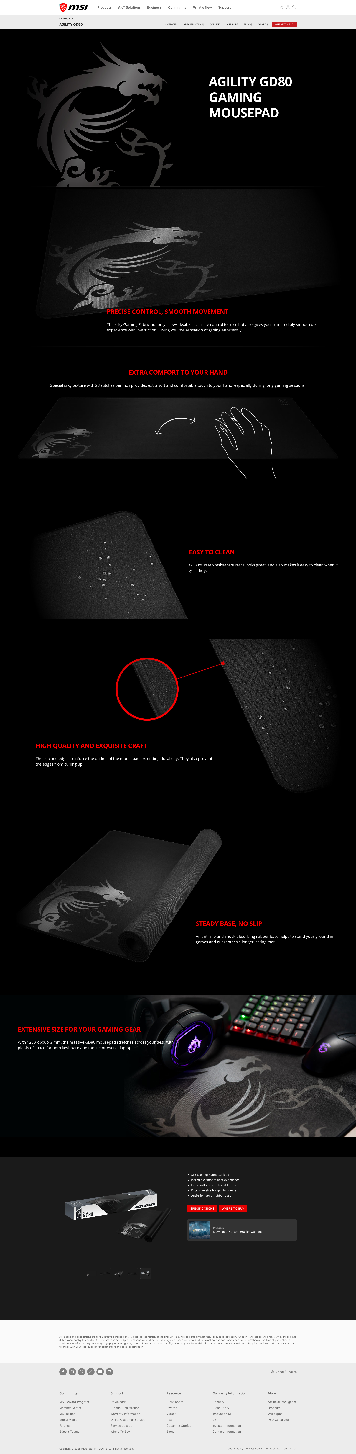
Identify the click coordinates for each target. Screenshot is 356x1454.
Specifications (202, 1208)
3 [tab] (118, 1273)
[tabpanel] (118, 1215)
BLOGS (248, 24)
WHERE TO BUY (233, 1208)
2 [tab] (105, 1273)
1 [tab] (91, 1273)
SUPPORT (232, 24)
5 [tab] (145, 1273)
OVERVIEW (171, 24)
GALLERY (215, 24)
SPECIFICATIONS (194, 24)
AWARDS (263, 24)
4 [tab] (132, 1273)
